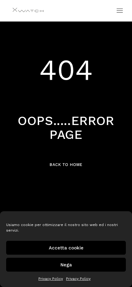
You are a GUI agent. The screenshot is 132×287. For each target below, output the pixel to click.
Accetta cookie (66, 248)
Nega (66, 265)
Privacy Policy (50, 279)
